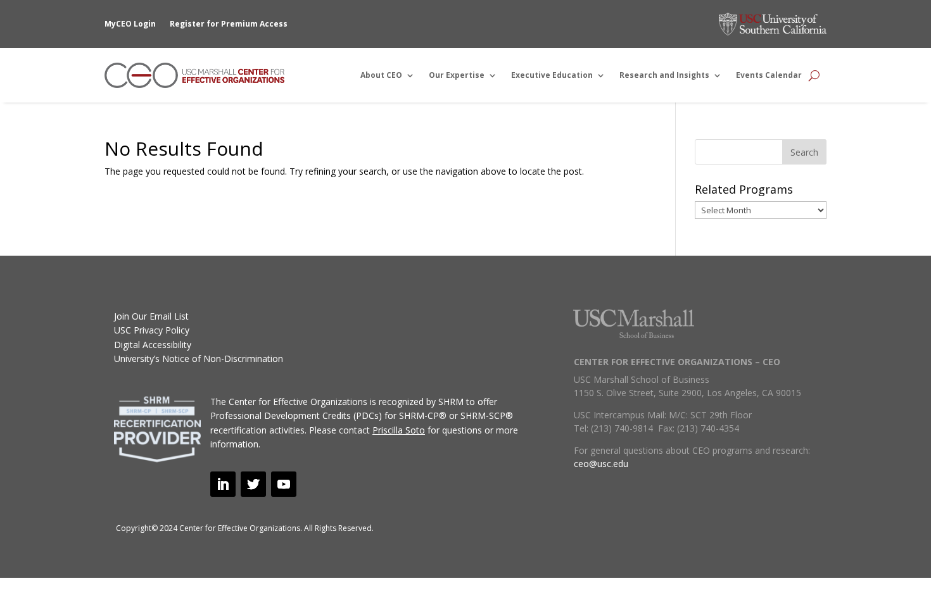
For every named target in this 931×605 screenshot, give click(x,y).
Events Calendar (769, 75)
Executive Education (552, 75)
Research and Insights (664, 75)
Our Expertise (456, 75)
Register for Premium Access (229, 23)
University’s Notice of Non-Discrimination (198, 358)
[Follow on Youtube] (283, 484)
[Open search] (814, 75)
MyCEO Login (130, 23)
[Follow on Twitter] (253, 484)
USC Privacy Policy (151, 330)
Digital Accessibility (152, 345)
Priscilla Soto (398, 430)
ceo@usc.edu (601, 464)
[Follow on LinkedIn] (223, 484)
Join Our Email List (151, 316)
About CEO (381, 75)
